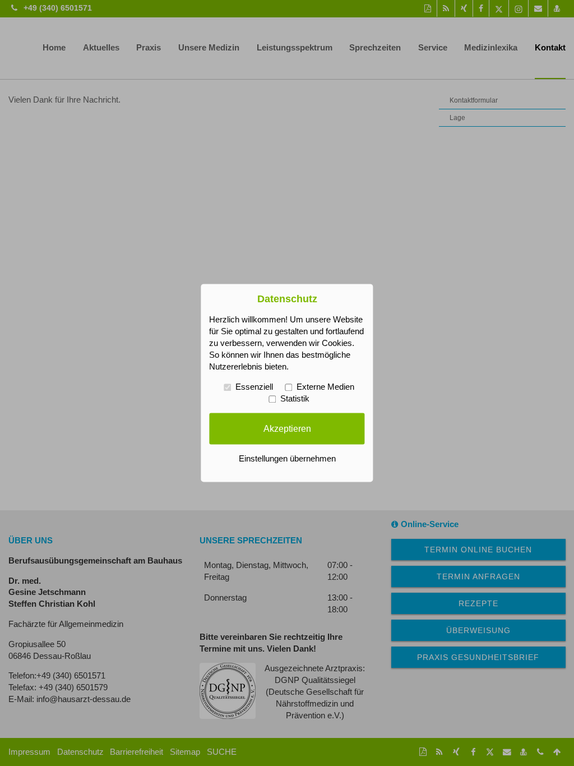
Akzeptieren (287, 428)
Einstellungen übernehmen (287, 459)
